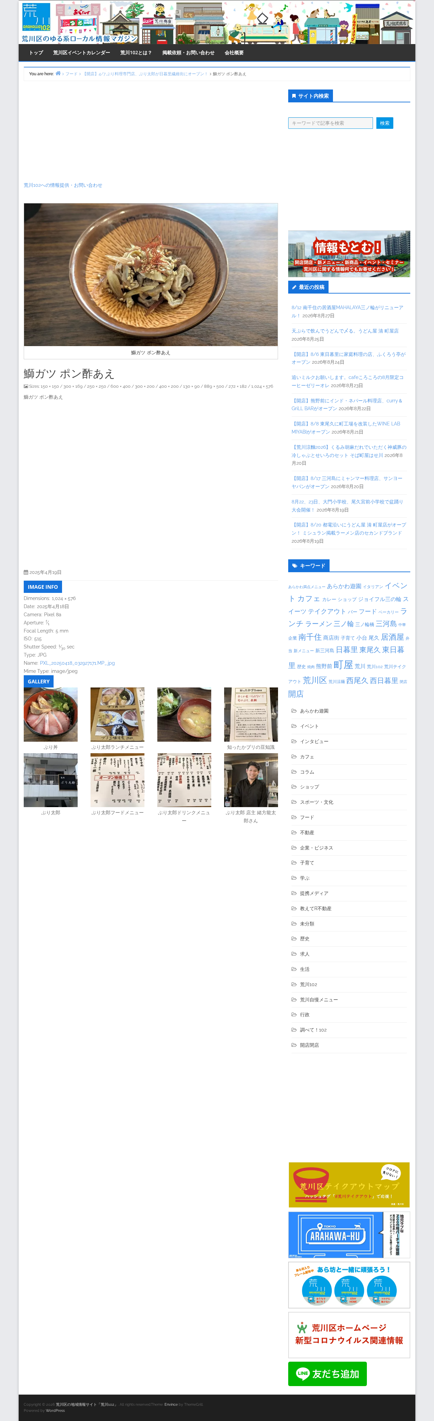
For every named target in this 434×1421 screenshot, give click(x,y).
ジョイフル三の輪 (379, 599)
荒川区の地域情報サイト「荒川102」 (87, 1404)
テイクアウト (327, 611)
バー (352, 612)
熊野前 (324, 666)
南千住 (310, 637)
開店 (296, 693)
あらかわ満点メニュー (307, 587)
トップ (36, 52)
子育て (348, 638)
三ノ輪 (344, 624)
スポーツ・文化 (316, 802)
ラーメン (318, 624)
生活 (305, 969)
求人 (305, 954)
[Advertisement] (151, 131)
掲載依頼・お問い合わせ (188, 52)
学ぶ (305, 878)
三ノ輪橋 (364, 624)
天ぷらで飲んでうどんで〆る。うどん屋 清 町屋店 (345, 331)
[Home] (58, 73)
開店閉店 (309, 1045)
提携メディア (314, 893)
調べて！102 (313, 1030)
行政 (305, 1014)
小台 (361, 638)
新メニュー (304, 650)
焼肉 (311, 667)
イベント (309, 726)
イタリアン (373, 586)
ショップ (347, 599)
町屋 (343, 665)
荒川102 (375, 666)
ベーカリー (388, 612)
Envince (171, 1404)
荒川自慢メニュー (319, 999)
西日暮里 (384, 680)
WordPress (55, 1410)
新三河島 (324, 650)
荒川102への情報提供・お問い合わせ (63, 185)
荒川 (360, 666)
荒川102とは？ (136, 52)
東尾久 (370, 649)
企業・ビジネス (316, 847)
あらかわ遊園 (344, 586)
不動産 (307, 832)
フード (368, 611)
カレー (329, 599)
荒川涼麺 (337, 681)
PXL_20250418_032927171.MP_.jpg (77, 663)
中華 (402, 625)
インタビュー (314, 741)
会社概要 (234, 52)
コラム (307, 772)
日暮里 (347, 649)
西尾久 (357, 680)
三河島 (386, 623)
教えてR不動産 (316, 908)
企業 (292, 638)
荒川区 (315, 680)
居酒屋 (392, 636)
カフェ (309, 598)
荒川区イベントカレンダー (81, 52)
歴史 (301, 666)
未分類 (307, 923)
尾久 (374, 638)
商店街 (331, 638)
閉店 (403, 681)
